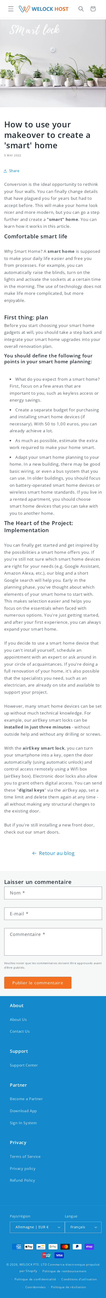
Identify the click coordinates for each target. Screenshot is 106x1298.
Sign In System (23, 1122)
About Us (18, 1019)
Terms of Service (25, 1156)
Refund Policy (22, 1180)
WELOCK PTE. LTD (33, 1264)
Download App (23, 1110)
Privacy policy (22, 1168)
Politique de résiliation (68, 1287)
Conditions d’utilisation (79, 1279)
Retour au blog (56, 853)
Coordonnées (35, 1287)
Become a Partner (26, 1098)
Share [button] (14, 170)
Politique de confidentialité (35, 1279)
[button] (11, 9)
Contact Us (20, 1031)
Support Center (24, 1065)
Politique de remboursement (64, 1271)
